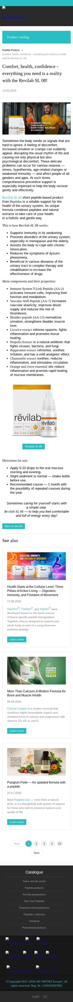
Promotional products (34, 927)
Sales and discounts (34, 881)
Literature (34, 921)
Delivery (59, 3)
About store (44, 3)
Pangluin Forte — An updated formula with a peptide (36, 784)
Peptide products (34, 887)
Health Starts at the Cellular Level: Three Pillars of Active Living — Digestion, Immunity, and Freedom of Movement (35, 591)
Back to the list (14, 526)
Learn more (17, 639)
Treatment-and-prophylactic (34, 907)
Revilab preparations (34, 894)
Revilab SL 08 (33, 446)
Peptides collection (34, 914)
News (6, 3)
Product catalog (18, 37)
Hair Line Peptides (34, 901)
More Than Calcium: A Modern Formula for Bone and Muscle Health (36, 693)
